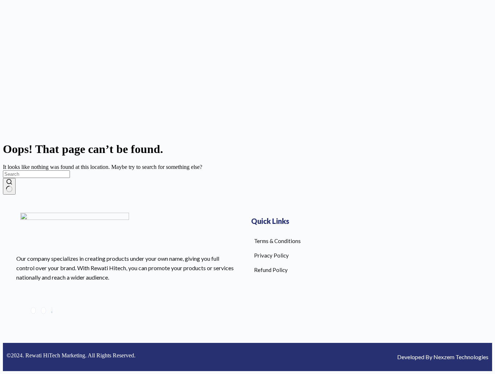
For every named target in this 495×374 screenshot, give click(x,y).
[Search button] (9, 186)
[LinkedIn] (43, 310)
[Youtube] (52, 310)
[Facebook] (33, 310)
